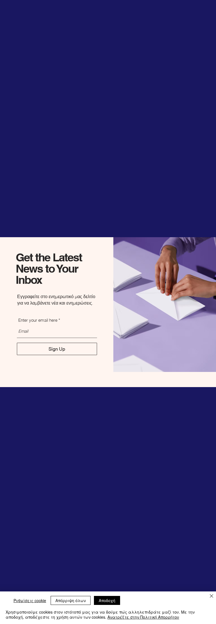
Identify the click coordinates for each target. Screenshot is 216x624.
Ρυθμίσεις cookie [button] (30, 600)
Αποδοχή (107, 600)
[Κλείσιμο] (211, 596)
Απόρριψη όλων (70, 600)
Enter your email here (37, 320)
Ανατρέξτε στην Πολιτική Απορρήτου (143, 617)
